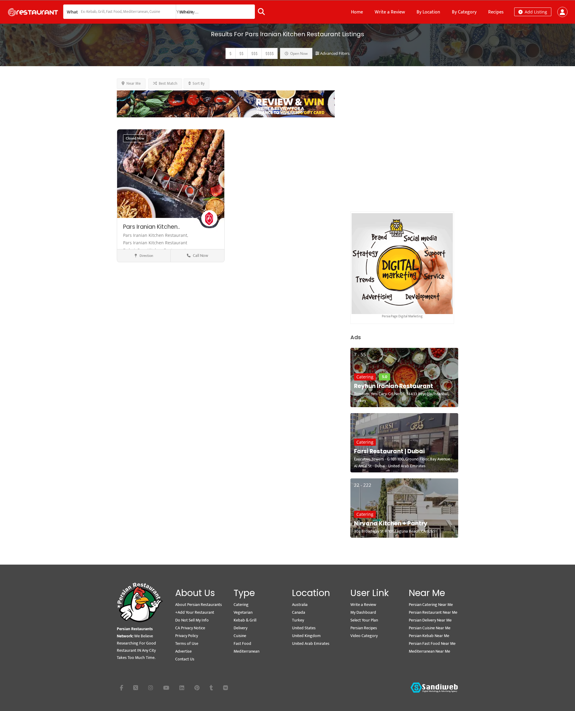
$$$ (254, 53)
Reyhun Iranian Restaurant (393, 386)
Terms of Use (186, 643)
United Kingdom (306, 635)
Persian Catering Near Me (431, 604)
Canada (298, 612)
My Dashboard (363, 612)
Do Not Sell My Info (192, 620)
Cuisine (240, 635)
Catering (364, 377)
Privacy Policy (186, 635)
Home (357, 12)
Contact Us (184, 659)
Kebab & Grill (245, 620)
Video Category (364, 635)
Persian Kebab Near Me (429, 635)
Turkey (298, 620)
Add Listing (535, 12)
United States (304, 627)
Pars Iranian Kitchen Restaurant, (155, 235)
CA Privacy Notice (190, 627)
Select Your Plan (364, 620)
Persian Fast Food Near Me (432, 643)
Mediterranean (246, 651)
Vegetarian (243, 612)
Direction (146, 256)
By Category (464, 12)
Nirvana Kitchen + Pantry (390, 523)
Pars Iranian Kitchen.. (151, 227)
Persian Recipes (363, 627)
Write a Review (390, 12)
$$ (241, 53)
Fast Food (242, 643)
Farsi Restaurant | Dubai (389, 451)
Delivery (240, 627)
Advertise (183, 651)
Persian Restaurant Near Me (433, 612)
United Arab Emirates (310, 643)
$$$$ (269, 53)
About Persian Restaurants (198, 604)
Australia (300, 604)
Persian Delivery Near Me (430, 620)
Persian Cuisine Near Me (429, 627)
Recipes (496, 12)
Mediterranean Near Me (429, 651)
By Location (428, 12)
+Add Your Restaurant (194, 612)
